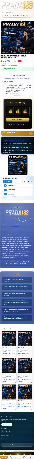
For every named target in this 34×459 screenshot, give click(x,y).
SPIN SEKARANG (17, 119)
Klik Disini (17, 95)
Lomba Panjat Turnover (17, 181)
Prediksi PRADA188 (28, 181)
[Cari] (3, 12)
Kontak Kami (4, 441)
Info (31, 133)
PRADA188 (5, 15)
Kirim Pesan (8, 424)
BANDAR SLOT (25, 15)
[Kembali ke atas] (31, 448)
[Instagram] (6, 431)
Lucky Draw (7, 181)
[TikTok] (10, 431)
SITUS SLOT (17, 19)
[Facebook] (2, 431)
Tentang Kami (4, 439)
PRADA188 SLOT (14, 15)
